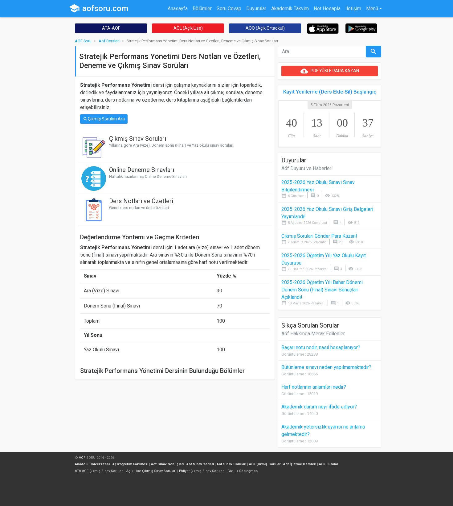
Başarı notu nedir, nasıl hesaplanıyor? (320, 347)
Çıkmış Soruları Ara (104, 119)
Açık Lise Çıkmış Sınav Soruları (151, 471)
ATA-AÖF (111, 28)
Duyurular (256, 8)
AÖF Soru (83, 41)
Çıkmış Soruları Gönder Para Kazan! (319, 236)
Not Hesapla (327, 8)
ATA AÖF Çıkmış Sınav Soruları (99, 471)
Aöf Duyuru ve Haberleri (307, 168)
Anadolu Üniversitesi (92, 464)
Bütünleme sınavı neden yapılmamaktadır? (326, 367)
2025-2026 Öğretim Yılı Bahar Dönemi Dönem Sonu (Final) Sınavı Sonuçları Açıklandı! (322, 289)
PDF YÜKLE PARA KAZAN (329, 71)
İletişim (353, 8)
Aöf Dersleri (109, 41)
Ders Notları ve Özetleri (141, 201)
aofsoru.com (99, 8)
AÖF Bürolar (328, 464)
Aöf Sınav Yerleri (200, 464)
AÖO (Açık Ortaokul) (265, 28)
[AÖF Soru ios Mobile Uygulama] (323, 28)
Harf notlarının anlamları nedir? (313, 387)
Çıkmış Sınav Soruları (137, 138)
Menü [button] (372, 8)
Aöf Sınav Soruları (231, 464)
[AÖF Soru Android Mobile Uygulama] (361, 28)
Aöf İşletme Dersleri (299, 464)
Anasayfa (178, 8)
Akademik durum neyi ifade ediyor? (319, 407)
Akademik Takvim (290, 8)
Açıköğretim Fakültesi (130, 464)
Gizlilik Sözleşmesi (243, 471)
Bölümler (202, 8)
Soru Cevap (229, 8)
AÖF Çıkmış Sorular (264, 464)
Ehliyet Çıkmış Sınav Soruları (202, 471)
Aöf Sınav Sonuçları (167, 464)
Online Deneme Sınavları (141, 170)
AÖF (82, 458)
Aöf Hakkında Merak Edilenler (313, 334)
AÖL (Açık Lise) (188, 28)
